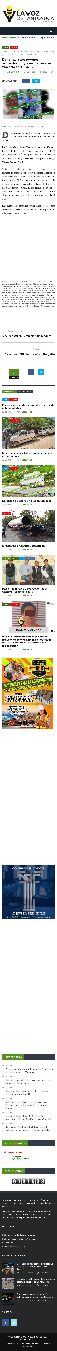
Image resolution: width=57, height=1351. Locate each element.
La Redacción (13, 72)
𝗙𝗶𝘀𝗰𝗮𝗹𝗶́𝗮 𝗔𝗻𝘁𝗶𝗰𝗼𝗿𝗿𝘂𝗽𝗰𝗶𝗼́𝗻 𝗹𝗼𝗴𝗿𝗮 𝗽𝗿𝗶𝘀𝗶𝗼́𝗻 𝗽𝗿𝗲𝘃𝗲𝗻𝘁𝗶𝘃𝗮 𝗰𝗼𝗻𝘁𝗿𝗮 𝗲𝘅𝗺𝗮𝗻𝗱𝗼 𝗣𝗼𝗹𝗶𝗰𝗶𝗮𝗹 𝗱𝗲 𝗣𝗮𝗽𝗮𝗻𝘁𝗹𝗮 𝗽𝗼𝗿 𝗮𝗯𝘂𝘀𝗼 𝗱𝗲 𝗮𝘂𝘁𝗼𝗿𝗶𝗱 (26, 641)
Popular (20, 1255)
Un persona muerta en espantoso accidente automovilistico (28, 406)
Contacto (35, 304)
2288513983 (13, 304)
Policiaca (14, 47)
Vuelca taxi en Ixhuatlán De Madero (26, 336)
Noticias (44, 1337)
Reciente (7, 1255)
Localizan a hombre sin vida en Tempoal (26, 500)
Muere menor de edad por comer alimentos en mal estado (27, 454)
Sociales (31, 558)
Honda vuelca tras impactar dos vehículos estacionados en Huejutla (35, 1295)
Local (6, 399)
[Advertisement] (28, 248)
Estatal (5, 47)
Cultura (7, 558)
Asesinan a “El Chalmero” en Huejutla (30, 354)
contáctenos (22, 306)
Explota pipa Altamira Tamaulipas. (23, 545)
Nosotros (33, 1337)
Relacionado (9, 391)
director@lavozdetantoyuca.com (38, 302)
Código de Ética (27, 1339)
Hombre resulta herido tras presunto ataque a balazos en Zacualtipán (36, 1280)
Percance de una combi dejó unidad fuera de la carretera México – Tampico (35, 1266)
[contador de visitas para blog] (28, 1181)
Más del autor (24, 391)
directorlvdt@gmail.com (15, 1246)
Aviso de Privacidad (17, 1337)
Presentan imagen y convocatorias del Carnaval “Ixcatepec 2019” (25, 590)
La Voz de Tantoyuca (25, 1343)
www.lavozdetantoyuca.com (42, 297)
